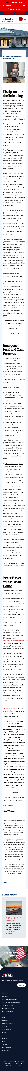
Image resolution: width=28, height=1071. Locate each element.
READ (8, 2)
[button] (25, 19)
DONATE (19, 6)
